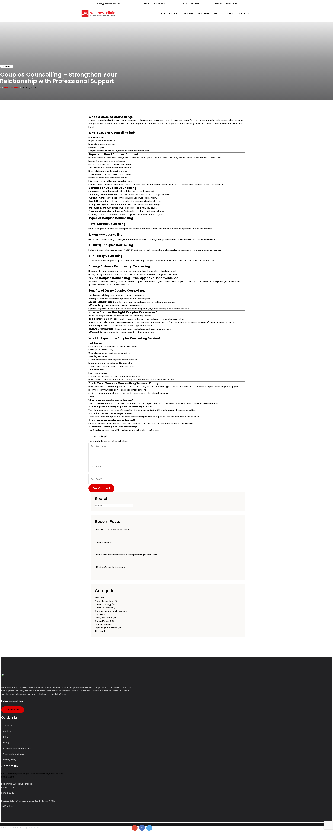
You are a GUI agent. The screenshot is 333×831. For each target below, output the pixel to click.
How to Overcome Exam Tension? (112, 529)
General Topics (102, 621)
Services (188, 13)
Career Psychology (104, 601)
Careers (229, 13)
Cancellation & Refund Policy (17, 748)
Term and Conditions (13, 754)
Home (162, 13)
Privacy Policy (9, 759)
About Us (7, 725)
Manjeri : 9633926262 (226, 3)
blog (97, 597)
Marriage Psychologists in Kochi (111, 567)
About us (174, 13)
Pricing (6, 742)
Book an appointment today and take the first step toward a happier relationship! (128, 393)
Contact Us (243, 13)
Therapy (99, 630)
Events (216, 13)
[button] (174, 13)
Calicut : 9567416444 (190, 3)
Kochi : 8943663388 (154, 3)
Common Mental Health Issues (110, 611)
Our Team (203, 13)
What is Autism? (104, 542)
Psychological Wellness (106, 627)
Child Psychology (103, 604)
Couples (6, 66)
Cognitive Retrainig (104, 607)
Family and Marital (103, 617)
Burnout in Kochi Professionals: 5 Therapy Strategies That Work (126, 554)
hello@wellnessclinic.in (108, 3)
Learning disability (103, 624)
